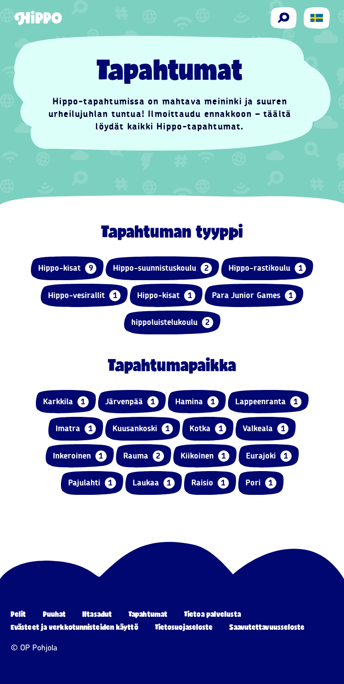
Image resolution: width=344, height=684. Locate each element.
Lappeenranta (266, 401)
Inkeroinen (78, 455)
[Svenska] (317, 18)
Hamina (195, 401)
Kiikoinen (203, 455)
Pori (259, 482)
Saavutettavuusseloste (267, 627)
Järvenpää (130, 401)
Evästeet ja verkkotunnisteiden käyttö (74, 627)
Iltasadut (97, 614)
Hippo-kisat (65, 268)
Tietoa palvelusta (212, 614)
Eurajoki (267, 455)
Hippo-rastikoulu (265, 268)
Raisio (208, 482)
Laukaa (152, 482)
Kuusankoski (141, 428)
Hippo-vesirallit (82, 295)
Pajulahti (90, 482)
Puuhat (54, 614)
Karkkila (64, 401)
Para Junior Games (252, 295)
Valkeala (264, 428)
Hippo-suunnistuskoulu (161, 268)
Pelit (18, 614)
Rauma (142, 455)
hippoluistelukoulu (170, 322)
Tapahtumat (148, 614)
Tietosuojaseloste (184, 627)
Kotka (206, 428)
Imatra (74, 428)
